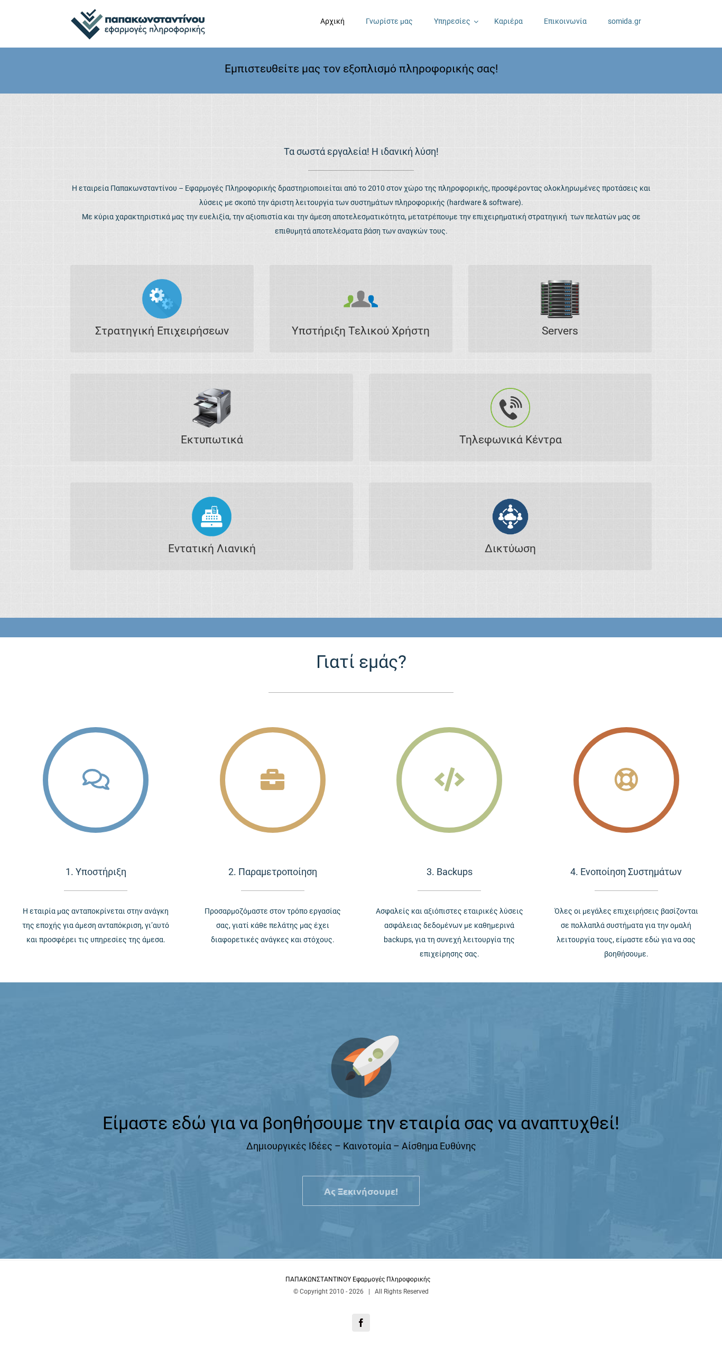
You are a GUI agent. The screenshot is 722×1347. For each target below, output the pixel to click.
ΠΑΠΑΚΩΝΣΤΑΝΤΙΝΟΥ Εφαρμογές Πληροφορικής (358, 1279)
